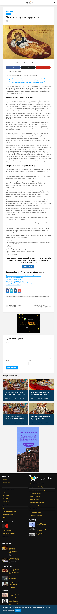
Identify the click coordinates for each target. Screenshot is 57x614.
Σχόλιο (7, 342)
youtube (19, 291)
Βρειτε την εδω (29, 266)
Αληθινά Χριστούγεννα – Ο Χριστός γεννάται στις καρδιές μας (22, 283)
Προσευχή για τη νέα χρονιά (13, 284)
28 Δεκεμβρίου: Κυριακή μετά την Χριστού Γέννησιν (15, 393)
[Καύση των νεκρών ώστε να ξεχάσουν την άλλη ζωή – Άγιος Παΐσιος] (5, 570)
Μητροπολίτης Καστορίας (24, 296)
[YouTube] (6, 526)
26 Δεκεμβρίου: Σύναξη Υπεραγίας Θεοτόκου (40, 393)
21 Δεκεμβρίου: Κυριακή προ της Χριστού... (40, 417)
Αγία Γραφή (6, 495)
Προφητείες (6, 501)
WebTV (4, 492)
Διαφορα (11, 11)
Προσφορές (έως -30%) (36, 515)
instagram (15, 291)
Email (29, 360)
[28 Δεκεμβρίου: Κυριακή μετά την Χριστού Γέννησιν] (15, 384)
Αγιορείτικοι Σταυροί (35, 493)
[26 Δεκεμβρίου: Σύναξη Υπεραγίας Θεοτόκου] (41, 384)
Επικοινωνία (6, 536)
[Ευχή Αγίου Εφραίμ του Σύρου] (32, 529)
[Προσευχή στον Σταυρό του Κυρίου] (32, 524)
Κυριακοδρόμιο (7, 482)
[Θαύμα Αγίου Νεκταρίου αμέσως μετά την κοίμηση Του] (5, 601)
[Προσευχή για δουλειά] (32, 534)
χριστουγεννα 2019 (44, 296)
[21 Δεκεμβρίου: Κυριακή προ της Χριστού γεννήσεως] (41, 408)
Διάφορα (5, 486)
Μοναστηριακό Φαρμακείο (37, 502)
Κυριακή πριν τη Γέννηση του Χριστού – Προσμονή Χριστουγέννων (23, 275)
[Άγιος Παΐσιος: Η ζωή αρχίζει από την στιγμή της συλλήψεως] (5, 584)
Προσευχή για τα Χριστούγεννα (14, 279)
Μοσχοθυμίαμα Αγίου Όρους (37, 486)
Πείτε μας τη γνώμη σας (9, 533)
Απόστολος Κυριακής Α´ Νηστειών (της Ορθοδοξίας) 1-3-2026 (13, 549)
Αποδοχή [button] (18, 610)
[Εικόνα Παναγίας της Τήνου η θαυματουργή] (5, 595)
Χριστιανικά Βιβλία (35, 505)
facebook (7, 291)
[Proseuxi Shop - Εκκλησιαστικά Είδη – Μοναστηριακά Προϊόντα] (40, 478)
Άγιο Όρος (5, 498)
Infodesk (10, 21)
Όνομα (7, 360)
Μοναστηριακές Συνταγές (9, 511)
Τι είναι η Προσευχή (8, 530)
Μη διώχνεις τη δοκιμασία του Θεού (15, 281)
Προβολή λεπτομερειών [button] (8, 610)
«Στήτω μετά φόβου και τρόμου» (14, 277)
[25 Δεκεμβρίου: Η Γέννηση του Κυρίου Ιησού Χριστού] (15, 408)
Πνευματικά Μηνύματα (8, 489)
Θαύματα (5, 479)
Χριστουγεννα (35, 296)
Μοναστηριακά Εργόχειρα (37, 483)
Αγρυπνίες (5, 508)
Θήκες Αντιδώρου (34, 499)
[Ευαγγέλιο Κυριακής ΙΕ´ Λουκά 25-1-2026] (5, 559)
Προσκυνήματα (6, 504)
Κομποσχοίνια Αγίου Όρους (37, 490)
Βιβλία (4, 517)
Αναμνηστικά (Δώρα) (35, 512)
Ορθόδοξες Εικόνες (35, 509)
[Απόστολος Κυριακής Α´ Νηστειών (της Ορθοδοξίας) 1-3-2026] (5, 548)
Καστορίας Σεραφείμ (11, 296)
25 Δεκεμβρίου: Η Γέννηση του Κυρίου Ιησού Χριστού (15, 417)
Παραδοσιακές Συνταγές (9, 514)
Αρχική (7, 11)
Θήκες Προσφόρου (35, 496)
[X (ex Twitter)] (3, 526)
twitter (11, 291)
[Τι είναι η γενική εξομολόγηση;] (5, 578)
